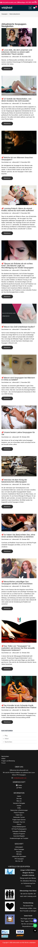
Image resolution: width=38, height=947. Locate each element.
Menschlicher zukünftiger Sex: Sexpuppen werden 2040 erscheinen (17, 583)
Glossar (19, 824)
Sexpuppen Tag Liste (19, 822)
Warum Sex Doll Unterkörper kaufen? (19, 327)
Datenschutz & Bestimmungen (19, 810)
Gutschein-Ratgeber (19, 836)
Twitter (20, 785)
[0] (34, 7)
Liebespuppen (19, 847)
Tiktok (20, 787)
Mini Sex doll (19, 861)
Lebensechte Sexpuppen (19, 856)
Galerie (19, 796)
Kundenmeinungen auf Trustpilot (19, 838)
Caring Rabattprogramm (19, 826)
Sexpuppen (4, 14)
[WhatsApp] (35, 925)
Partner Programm (19, 812)
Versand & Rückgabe (19, 803)
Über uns (19, 801)
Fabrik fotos (19, 815)
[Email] (35, 921)
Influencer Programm (19, 833)
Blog (6, 735)
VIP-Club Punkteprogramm (19, 829)
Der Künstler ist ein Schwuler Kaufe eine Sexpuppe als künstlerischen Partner (18, 706)
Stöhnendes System (19, 817)
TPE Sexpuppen (19, 858)
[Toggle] (35, 930)
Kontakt (19, 805)
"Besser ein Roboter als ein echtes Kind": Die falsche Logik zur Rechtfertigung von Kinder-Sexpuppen (17, 266)
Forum (3, 763)
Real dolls (19, 851)
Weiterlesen (7, 68)
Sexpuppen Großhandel (19, 831)
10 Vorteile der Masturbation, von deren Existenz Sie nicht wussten (16, 100)
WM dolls (19, 854)
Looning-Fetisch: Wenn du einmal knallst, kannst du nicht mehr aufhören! (17, 209)
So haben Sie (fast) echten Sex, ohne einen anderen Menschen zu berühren (18, 536)
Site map (19, 798)
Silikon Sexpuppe (19, 849)
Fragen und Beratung (8, 761)
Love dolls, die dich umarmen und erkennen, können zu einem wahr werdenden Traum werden (16, 52)
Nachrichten (8, 742)
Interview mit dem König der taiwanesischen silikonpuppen (14, 481)
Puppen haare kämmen (19, 819)
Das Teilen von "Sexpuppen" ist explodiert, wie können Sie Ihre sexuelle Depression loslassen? (18, 648)
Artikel (6, 738)
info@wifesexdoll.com (9, 2)
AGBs (19, 808)
